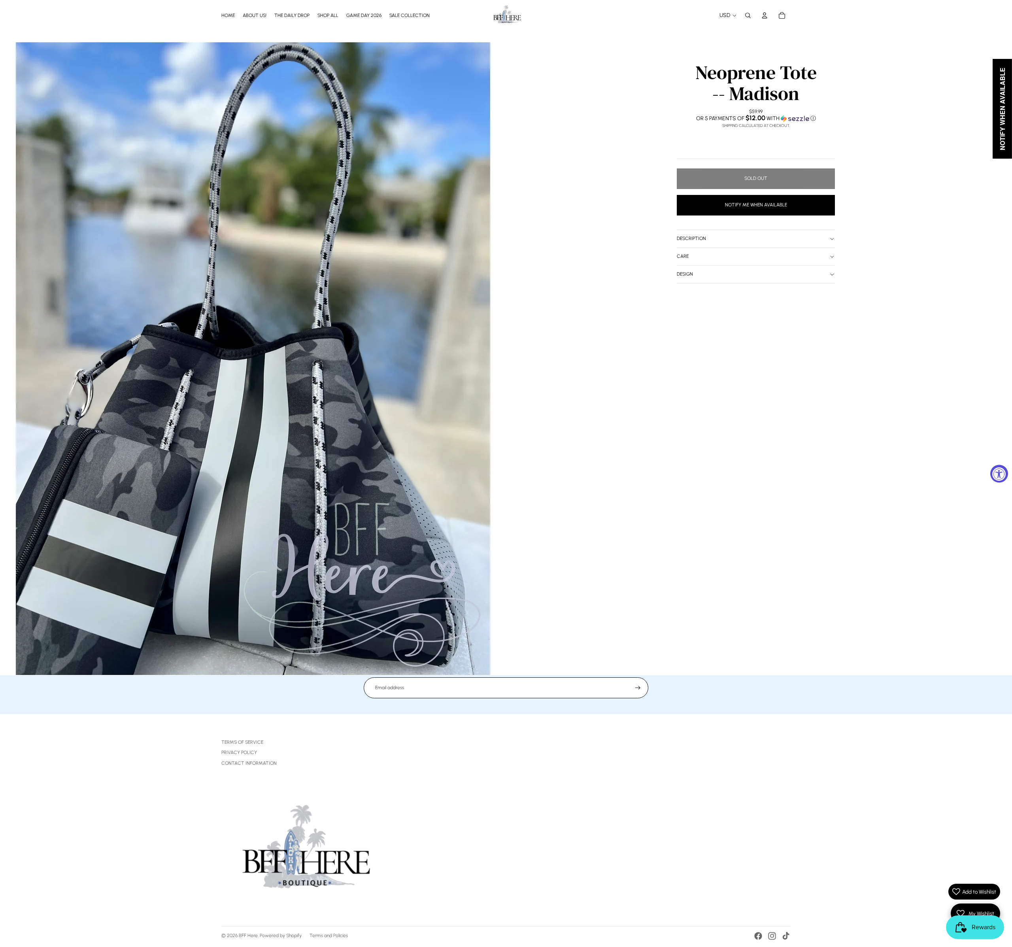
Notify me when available (756, 205)
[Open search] (748, 15)
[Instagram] (772, 936)
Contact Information (249, 763)
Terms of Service (242, 742)
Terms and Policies (329, 935)
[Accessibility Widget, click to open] (999, 473)
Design (685, 274)
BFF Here (248, 935)
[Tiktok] (786, 936)
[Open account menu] (764, 15)
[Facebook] (758, 936)
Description (691, 238)
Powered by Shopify (281, 935)
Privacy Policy (239, 752)
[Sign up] (638, 688)
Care (683, 256)
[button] (756, 118)
